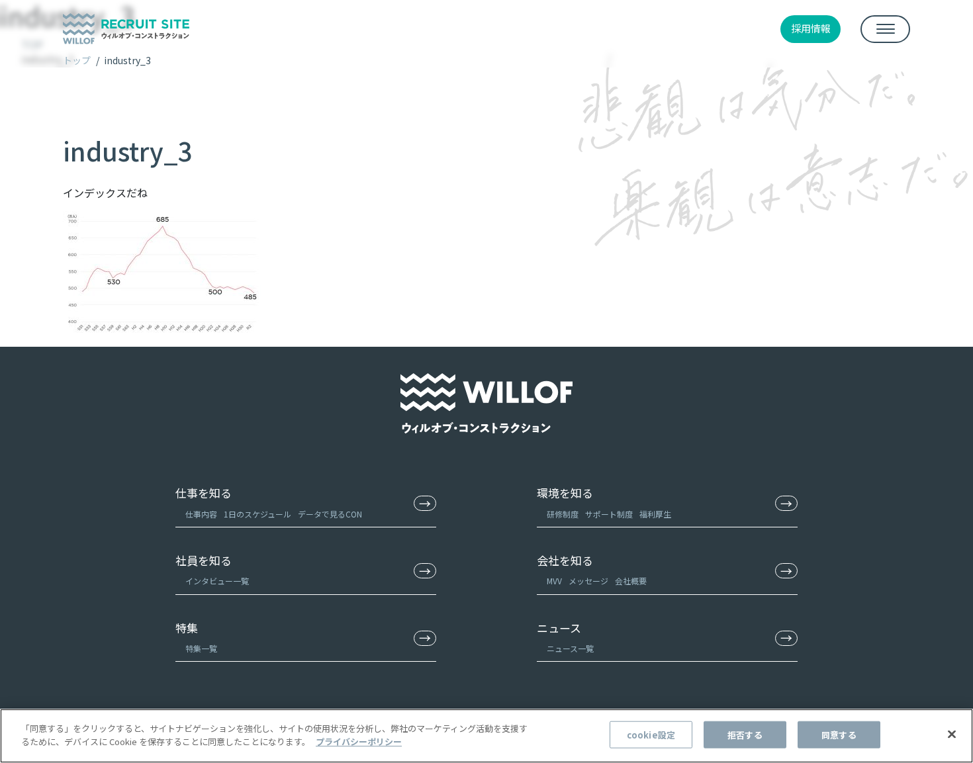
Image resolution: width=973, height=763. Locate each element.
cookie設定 (651, 735)
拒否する (745, 735)
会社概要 (631, 580)
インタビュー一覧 (217, 580)
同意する (839, 735)
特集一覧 (201, 648)
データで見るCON (330, 513)
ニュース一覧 (570, 648)
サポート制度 (609, 513)
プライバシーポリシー (359, 741)
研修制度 (563, 513)
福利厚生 (655, 513)
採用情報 (811, 28)
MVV (554, 580)
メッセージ (588, 580)
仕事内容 (201, 513)
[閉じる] (951, 733)
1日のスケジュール (257, 513)
